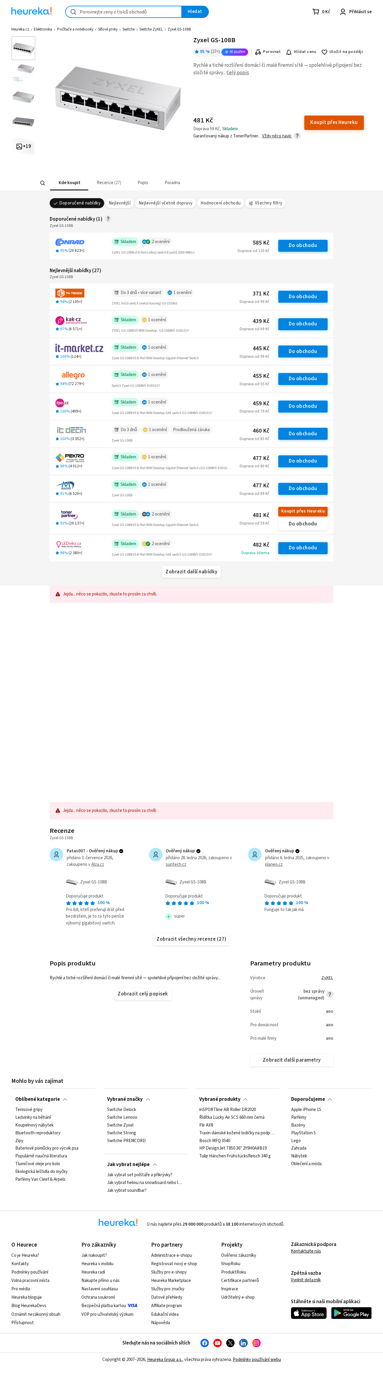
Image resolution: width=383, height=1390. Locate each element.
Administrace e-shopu (171, 1255)
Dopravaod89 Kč (254, 493)
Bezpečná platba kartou (103, 1306)
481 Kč (261, 515)
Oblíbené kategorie (37, 1099)
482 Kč (261, 545)
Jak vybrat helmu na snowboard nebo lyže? (145, 1183)
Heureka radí (93, 1272)
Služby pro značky (167, 1289)
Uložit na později (346, 51)
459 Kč (261, 404)
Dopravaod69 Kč (254, 329)
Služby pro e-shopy (169, 1272)
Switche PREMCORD (126, 1141)
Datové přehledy (166, 1297)
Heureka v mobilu (97, 1264)
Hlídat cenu (305, 51)
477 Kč (261, 458)
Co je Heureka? (25, 1255)
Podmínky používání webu (257, 1359)
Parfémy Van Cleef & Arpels (40, 1180)
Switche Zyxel (120, 1125)
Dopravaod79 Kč (254, 411)
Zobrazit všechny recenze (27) (191, 939)
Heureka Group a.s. (164, 1359)
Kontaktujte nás (306, 1251)
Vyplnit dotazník (306, 1280)
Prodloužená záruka (191, 430)
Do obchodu (303, 245)
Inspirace (229, 1289)
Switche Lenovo (122, 1118)
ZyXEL (327, 978)
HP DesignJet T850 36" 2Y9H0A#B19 (233, 1148)
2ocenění (161, 242)
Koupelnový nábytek (34, 1125)
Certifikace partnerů (240, 1280)
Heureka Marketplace (171, 1280)
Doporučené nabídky (80, 203)
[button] (69, 183)
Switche (128, 29)
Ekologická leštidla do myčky (41, 1172)
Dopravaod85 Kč (254, 439)
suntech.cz (176, 864)
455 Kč (261, 376)
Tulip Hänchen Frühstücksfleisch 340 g (235, 1156)
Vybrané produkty (220, 1099)
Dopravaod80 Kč (254, 466)
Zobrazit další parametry (292, 1060)
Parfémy (298, 1118)
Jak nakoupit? (94, 1255)
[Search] (42, 183)
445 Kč (261, 349)
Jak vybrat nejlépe (128, 1164)
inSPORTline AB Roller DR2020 (227, 1110)
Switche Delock (121, 1110)
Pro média (20, 1289)
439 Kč (261, 321)
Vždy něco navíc (277, 136)
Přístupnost (22, 1323)
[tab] (69, 183)
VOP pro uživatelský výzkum (107, 1314)
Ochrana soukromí (98, 1297)
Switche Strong (121, 1133)
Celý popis (238, 72)
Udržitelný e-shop (238, 1297)
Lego (296, 1141)
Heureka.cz (20, 29)
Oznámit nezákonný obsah (35, 1314)
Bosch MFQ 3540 (214, 1141)
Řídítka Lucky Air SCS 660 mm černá (232, 1118)
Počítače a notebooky (75, 29)
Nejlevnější (119, 203)
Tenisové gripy (28, 1110)
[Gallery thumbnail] (23, 48)
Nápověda (160, 1323)
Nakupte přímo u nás (100, 1280)
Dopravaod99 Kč (254, 301)
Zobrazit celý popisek (143, 994)
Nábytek (299, 1156)
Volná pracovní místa (30, 1280)
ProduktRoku (233, 1272)
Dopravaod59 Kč (254, 523)
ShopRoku (230, 1264)
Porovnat (272, 51)
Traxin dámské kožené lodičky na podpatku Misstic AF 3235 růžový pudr (237, 1133)
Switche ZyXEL (151, 29)
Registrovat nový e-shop (174, 1264)
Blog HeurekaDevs (28, 1306)
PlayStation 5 (303, 1133)
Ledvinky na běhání (33, 1118)
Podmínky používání (29, 1272)
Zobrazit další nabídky (191, 571)
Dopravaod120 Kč (253, 251)
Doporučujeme (308, 1099)
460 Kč (261, 431)
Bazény (298, 1125)
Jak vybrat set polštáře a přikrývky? (139, 1175)
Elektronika (43, 29)
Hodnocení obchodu (220, 203)
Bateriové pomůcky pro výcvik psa (46, 1148)
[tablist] (162, 183)
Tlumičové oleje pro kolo (37, 1164)
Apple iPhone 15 (306, 1110)
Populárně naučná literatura (41, 1156)
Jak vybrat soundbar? (127, 1191)
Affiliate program (166, 1306)
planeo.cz (274, 864)
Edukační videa (165, 1314)
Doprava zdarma (255, 553)
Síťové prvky (108, 29)
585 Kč (261, 243)
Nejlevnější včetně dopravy (166, 203)
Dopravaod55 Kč (254, 384)
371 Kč (261, 294)
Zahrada (298, 1148)
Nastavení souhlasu (99, 1289)
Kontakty (20, 1264)
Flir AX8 (206, 1125)
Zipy (19, 1141)
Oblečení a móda (306, 1164)
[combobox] (123, 12)
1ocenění (183, 292)
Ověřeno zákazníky (238, 1255)
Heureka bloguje (26, 1297)
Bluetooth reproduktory (37, 1133)
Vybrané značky (125, 1099)
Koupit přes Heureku (303, 511)
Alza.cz (97, 864)
